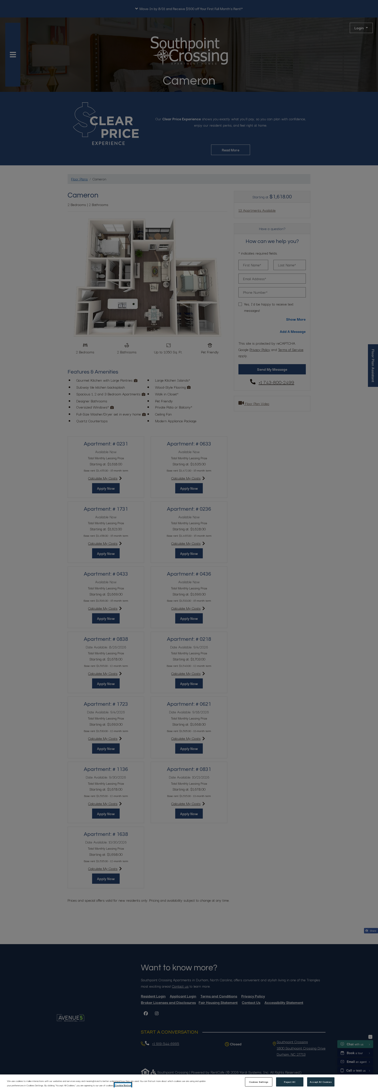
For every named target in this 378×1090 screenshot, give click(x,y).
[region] (189, 1082)
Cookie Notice (123, 1085)
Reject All (289, 1082)
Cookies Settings (258, 1082)
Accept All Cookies (320, 1082)
